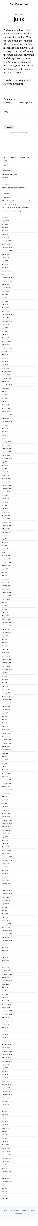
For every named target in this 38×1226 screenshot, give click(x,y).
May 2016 (4, 579)
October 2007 (6, 897)
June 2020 (5, 428)
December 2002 (7, 1091)
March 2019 (5, 475)
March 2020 (5, 438)
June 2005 (5, 991)
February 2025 (6, 271)
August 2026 (6, 221)
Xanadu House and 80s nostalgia (12, 211)
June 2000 (5, 1118)
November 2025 (7, 251)
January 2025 (6, 274)
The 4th (4, 181)
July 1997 (4, 1188)
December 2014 (6, 622)
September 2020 (7, 421)
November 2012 (6, 703)
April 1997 (5, 1198)
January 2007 (6, 927)
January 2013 (6, 696)
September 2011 (7, 749)
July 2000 (5, 1114)
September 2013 (7, 669)
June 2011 (5, 760)
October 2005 (6, 977)
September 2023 (7, 321)
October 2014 (6, 629)
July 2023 (5, 328)
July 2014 (4, 639)
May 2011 (4, 763)
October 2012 (6, 706)
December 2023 (7, 314)
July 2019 (4, 462)
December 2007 (7, 890)
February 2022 (6, 371)
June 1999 (5, 1135)
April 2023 (5, 334)
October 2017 (6, 529)
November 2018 (6, 488)
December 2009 (7, 820)
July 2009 (5, 837)
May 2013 (4, 683)
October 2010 (6, 786)
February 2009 (6, 850)
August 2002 (6, 1104)
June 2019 (5, 465)
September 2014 (7, 632)
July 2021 (4, 391)
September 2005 (7, 980)
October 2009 (6, 826)
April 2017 (5, 549)
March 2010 (5, 810)
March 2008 (5, 880)
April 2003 (5, 1078)
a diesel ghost (6, 197)
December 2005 (7, 970)
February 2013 (6, 693)
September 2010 (7, 790)
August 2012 (5, 713)
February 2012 (6, 733)
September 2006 (7, 940)
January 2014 (6, 656)
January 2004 (6, 1047)
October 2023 (6, 318)
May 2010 (4, 803)
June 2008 (5, 870)
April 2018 (5, 508)
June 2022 (5, 358)
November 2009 (7, 823)
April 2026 (5, 234)
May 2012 (4, 723)
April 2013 (5, 686)
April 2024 (5, 304)
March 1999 (5, 1145)
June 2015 (5, 606)
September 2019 (7, 458)
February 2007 (6, 924)
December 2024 (7, 277)
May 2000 (5, 1121)
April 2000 (5, 1125)
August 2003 (6, 1064)
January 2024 (6, 311)
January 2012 (6, 736)
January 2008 (6, 887)
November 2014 (6, 626)
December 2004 (7, 1011)
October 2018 (6, 492)
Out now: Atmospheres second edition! (14, 187)
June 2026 (5, 227)
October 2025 (6, 254)
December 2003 (7, 1051)
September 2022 (7, 351)
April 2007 (5, 917)
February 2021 (6, 408)
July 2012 (4, 716)
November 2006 (7, 934)
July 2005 (5, 987)
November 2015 (6, 596)
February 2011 (6, 773)
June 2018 (5, 502)
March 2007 (5, 920)
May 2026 (5, 231)
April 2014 (5, 649)
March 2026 (5, 237)
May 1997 (4, 1195)
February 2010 (6, 813)
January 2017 (6, 559)
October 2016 (6, 565)
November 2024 (7, 281)
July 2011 (4, 756)
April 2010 (5, 806)
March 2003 (5, 1081)
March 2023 (5, 338)
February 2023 (6, 341)
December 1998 (6, 1155)
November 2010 (6, 783)
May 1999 (4, 1138)
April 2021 (5, 401)
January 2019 (6, 482)
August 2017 (5, 535)
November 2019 (6, 452)
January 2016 (6, 589)
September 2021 (7, 385)
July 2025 (5, 261)
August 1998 (5, 1161)
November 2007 (7, 893)
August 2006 (6, 944)
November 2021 (6, 378)
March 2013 (5, 689)
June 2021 (5, 395)
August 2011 (5, 753)
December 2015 (6, 592)
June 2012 (5, 719)
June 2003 (5, 1071)
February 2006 (6, 964)
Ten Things (5, 184)
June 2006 (5, 950)
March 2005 (5, 1001)
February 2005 (6, 1004)
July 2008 (5, 867)
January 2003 (6, 1088)
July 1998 (4, 1165)
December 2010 (6, 780)
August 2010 (5, 793)
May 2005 (5, 994)
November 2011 (6, 743)
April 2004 (5, 1037)
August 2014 (5, 636)
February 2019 (6, 478)
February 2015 (6, 619)
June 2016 (5, 575)
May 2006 (5, 954)
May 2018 (4, 505)
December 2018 (6, 485)
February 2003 (6, 1084)
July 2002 (5, 1108)
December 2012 (6, 699)
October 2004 (6, 1017)
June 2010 (5, 800)
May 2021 (4, 398)
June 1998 (5, 1168)
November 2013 (6, 662)
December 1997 (6, 1171)
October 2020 (6, 418)
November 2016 (6, 562)
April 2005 (5, 997)
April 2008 (5, 877)
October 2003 (6, 1058)
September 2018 (7, 495)
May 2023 (5, 331)
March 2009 (5, 847)
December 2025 (7, 247)
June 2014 (5, 642)
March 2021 (5, 405)
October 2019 (6, 455)
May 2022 (5, 361)
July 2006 (5, 947)
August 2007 (6, 903)
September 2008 (7, 860)
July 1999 (4, 1131)
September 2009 (7, 830)
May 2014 (4, 646)
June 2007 (5, 910)
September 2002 (7, 1101)
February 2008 (6, 883)
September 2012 (7, 709)
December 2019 (6, 448)
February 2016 (6, 585)
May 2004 (5, 1034)
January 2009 (6, 853)
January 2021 (6, 411)
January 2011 (5, 776)
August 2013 (5, 672)
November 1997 (6, 1175)
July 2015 (4, 602)
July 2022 (5, 354)
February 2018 (6, 515)
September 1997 (7, 1181)
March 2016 (5, 582)
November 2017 (6, 525)
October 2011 (6, 746)
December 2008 (7, 857)
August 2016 (5, 569)
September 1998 (7, 1158)
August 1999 (5, 1128)
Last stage (5, 177)
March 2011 (5, 770)
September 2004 (7, 1021)
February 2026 (6, 241)
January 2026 (6, 244)
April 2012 (5, 726)
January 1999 (6, 1151)
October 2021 (6, 381)
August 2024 (6, 291)
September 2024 (7, 288)
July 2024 (5, 294)
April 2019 (5, 472)
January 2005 (6, 1007)
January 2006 (6, 967)
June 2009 (5, 840)
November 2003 (7, 1054)
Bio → (5, 165)
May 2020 (5, 431)
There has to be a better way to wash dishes (15, 207)
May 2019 (4, 468)
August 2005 (6, 984)
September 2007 (7, 900)
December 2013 (6, 659)
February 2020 (6, 442)
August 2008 (6, 863)
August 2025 (6, 257)
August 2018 (5, 498)
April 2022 (5, 365)
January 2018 (6, 519)
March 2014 (5, 652)
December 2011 (6, 739)
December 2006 (7, 930)
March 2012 (5, 729)
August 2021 (5, 388)
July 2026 (5, 224)
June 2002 (5, 1111)
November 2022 (7, 348)
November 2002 (7, 1094)
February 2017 (6, 555)
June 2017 (5, 542)
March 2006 (5, 960)
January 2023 (6, 344)
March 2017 (5, 552)
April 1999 (5, 1141)
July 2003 (5, 1068)
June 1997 (5, 1192)
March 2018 (5, 512)
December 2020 (7, 415)
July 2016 (4, 572)
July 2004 (5, 1027)
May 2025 (5, 267)
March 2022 (5, 368)
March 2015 (5, 616)
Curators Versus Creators (9, 204)
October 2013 (6, 666)
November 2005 (7, 974)
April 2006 (5, 957)
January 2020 (6, 445)
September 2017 (7, 532)
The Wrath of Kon (19, 4)
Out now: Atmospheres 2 (9, 174)
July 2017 (4, 539)
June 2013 (5, 679)
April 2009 (5, 843)
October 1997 (6, 1178)
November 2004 (7, 1014)
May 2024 (5, 301)
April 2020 (5, 435)
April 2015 (5, 612)
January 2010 (6, 816)
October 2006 (6, 937)
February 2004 (6, 1044)
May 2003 (5, 1074)
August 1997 (5, 1185)
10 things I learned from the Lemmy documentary (17, 201)
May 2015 (4, 609)
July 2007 (5, 907)
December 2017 (6, 522)
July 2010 (4, 796)
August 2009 (6, 833)
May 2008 (5, 873)
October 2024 (6, 284)
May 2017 (4, 545)
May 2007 (5, 914)
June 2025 (5, 264)
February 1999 (6, 1148)
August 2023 (6, 324)
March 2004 (5, 1041)
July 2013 (4, 676)
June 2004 (5, 1031)
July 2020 (5, 425)
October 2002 (6, 1098)
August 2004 (6, 1024)
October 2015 (6, 599)
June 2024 (5, 298)
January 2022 (6, 375)
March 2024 (5, 308)
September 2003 (7, 1061)
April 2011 (4, 766)
